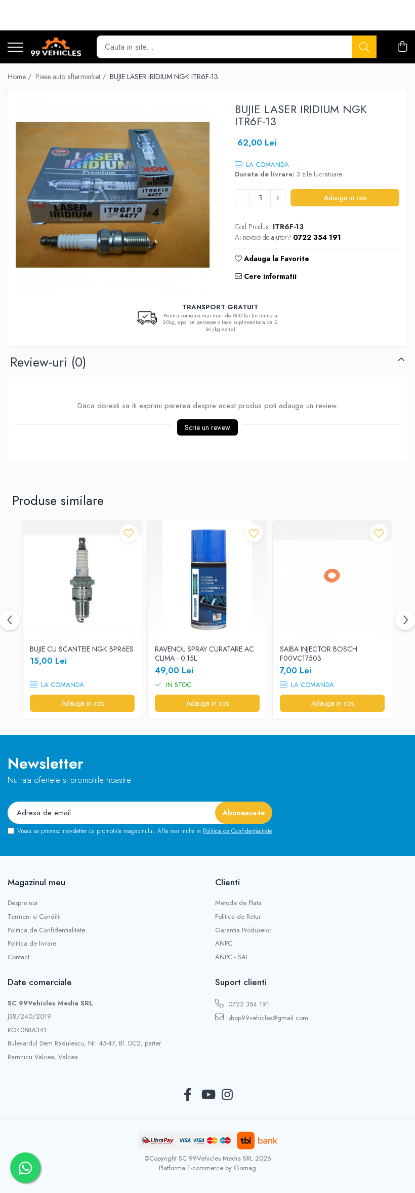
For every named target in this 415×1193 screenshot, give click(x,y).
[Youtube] (208, 1095)
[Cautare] (364, 46)
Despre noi (22, 903)
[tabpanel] (113, 195)
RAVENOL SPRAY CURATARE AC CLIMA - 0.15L (204, 653)
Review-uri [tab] (48, 362)
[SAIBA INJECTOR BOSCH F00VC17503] (332, 579)
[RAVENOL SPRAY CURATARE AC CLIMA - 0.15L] (207, 579)
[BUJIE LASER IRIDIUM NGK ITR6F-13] (113, 195)
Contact (18, 957)
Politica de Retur (238, 916)
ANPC (223, 943)
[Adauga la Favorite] (129, 533)
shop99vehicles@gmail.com (267, 1018)
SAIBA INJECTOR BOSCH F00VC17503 (318, 653)
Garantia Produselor (243, 930)
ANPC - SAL (232, 957)
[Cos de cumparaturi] (402, 47)
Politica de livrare (32, 943)
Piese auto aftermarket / (71, 76)
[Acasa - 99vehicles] (55, 47)
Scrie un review (207, 427)
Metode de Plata (238, 903)
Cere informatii (269, 276)
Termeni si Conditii (34, 916)
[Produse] (15, 48)
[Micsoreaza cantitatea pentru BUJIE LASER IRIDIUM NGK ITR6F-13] (242, 197)
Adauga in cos (345, 198)
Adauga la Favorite (275, 259)
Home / (20, 76)
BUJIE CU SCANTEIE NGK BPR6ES (82, 649)
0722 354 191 (247, 1004)
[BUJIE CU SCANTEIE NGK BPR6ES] (82, 579)
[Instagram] (227, 1095)
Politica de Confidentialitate (237, 831)
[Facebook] (188, 1095)
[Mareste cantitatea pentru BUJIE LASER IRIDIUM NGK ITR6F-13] (277, 197)
